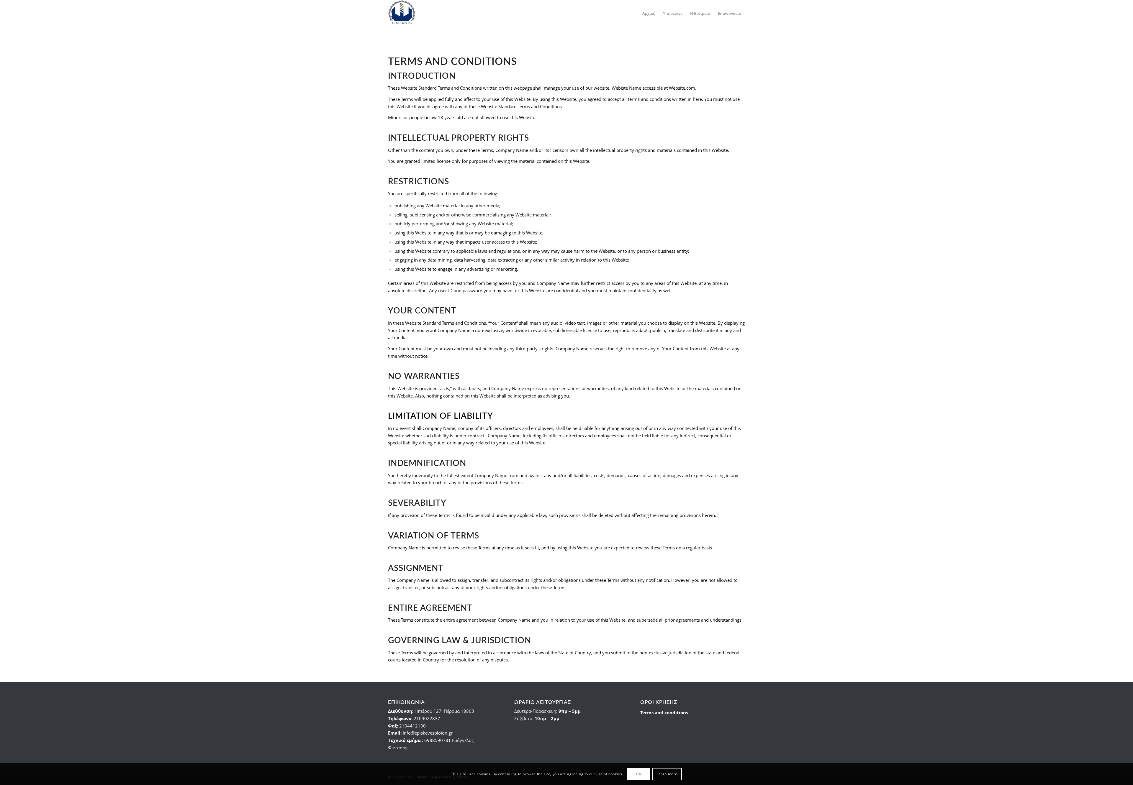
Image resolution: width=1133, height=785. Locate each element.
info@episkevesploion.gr (428, 733)
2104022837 (427, 718)
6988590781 (437, 740)
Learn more (666, 773)
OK (638, 773)
